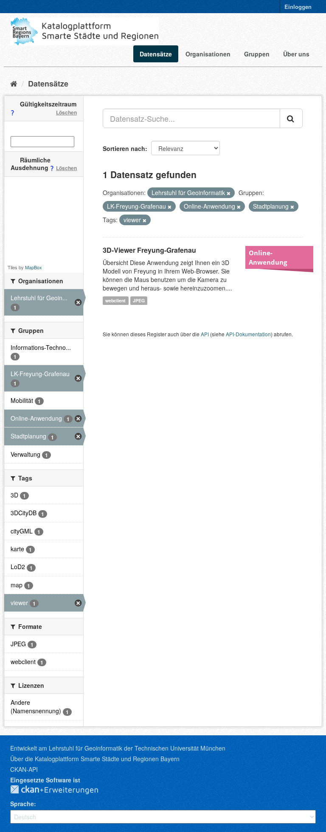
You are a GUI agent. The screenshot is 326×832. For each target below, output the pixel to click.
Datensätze (156, 54)
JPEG (139, 300)
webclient (115, 300)
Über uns (296, 54)
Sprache (22, 803)
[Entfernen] (228, 193)
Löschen (66, 112)
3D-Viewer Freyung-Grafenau (149, 250)
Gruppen (257, 54)
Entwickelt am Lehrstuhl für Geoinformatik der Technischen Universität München (117, 748)
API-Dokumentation (248, 334)
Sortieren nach (124, 148)
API (205, 334)
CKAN (61, 790)
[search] (291, 118)
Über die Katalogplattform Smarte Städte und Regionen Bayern (95, 758)
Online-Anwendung (268, 257)
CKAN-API (24, 769)
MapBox (33, 267)
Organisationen (207, 54)
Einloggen (298, 7)
